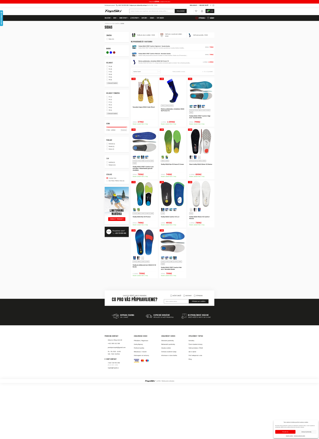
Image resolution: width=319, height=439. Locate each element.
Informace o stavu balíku (169, 355)
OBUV (114, 18)
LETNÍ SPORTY (134, 18)
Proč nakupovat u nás (195, 355)
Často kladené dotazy (195, 344)
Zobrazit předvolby (306, 432)
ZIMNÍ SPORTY (123, 18)
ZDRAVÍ (152, 18)
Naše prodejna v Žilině (196, 348)
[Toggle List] (159, 71)
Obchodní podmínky (167, 340)
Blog (190, 359)
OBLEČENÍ (107, 18)
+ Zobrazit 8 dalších (112, 83)
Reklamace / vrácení (140, 352)
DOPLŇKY (144, 18)
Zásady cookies (289, 435)
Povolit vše (285, 432)
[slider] (107, 127)
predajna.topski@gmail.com (117, 347)
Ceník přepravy (138, 344)
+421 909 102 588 (114, 343)
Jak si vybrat (192, 352)
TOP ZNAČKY (160, 18)
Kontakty (191, 340)
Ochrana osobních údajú (299, 435)
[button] (196, 11)
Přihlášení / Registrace (141, 340)
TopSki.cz (108, 23)
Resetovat (123, 130)
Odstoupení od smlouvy (141, 355)
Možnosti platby (139, 348)
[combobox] (145, 72)
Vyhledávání (181, 11)
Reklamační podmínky (168, 344)
